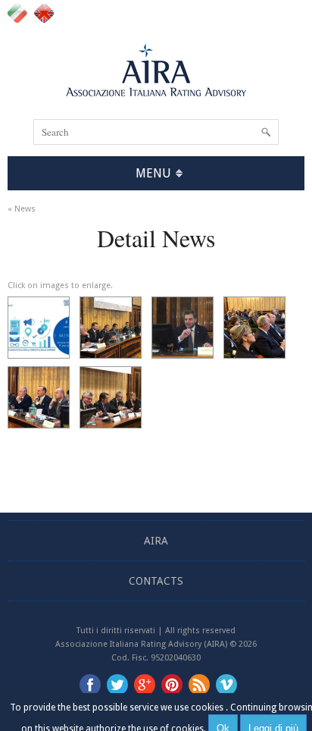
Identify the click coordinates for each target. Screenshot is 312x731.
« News (22, 209)
